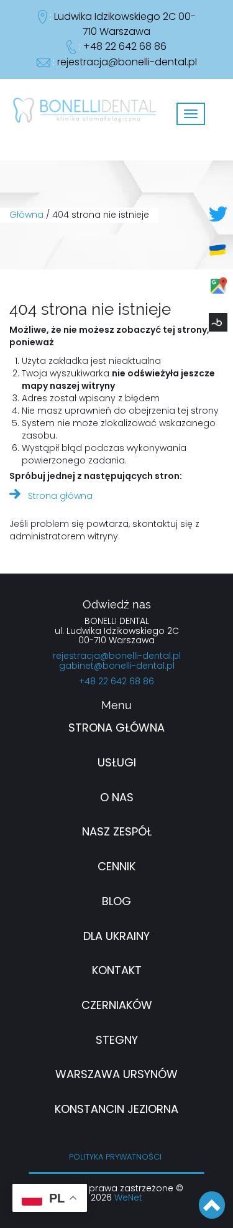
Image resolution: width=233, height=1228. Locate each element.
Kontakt (117, 971)
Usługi (117, 763)
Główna (26, 215)
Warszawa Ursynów (116, 1075)
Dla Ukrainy (116, 936)
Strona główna (60, 496)
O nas (117, 798)
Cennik (116, 867)
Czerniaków (116, 1006)
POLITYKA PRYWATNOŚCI (115, 1157)
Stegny (117, 1040)
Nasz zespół (117, 832)
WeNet (128, 1198)
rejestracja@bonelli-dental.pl (127, 62)
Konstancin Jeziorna (116, 1109)
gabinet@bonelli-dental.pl (117, 666)
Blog (116, 902)
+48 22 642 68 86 (125, 47)
